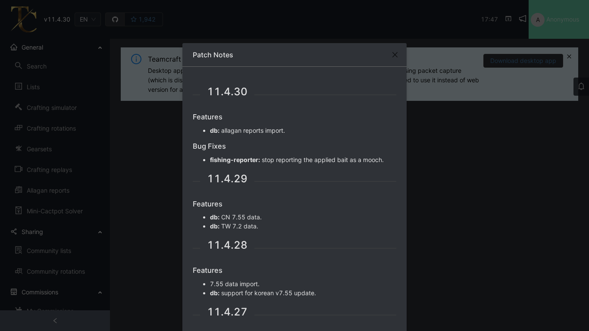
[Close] (395, 54)
